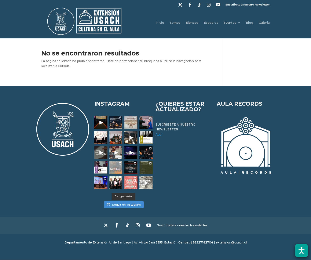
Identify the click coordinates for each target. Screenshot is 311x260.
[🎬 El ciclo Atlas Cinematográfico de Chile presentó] (100, 182)
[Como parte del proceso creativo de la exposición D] (145, 182)
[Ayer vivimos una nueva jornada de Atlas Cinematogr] (100, 122)
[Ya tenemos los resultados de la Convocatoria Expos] (145, 167)
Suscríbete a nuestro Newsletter (247, 4)
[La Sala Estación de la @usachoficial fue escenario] (100, 137)
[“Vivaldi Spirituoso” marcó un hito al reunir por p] (130, 152)
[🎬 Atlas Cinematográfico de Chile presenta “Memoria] (145, 137)
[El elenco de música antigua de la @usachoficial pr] (130, 122)
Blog (249, 23)
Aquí (159, 134)
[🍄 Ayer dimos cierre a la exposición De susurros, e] (115, 182)
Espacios (211, 23)
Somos (175, 23)
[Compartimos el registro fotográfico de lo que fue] (145, 122)
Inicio (160, 23)
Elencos (192, 23)
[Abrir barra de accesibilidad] (301, 250)
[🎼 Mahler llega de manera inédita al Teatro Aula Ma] (115, 152)
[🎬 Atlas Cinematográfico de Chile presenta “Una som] (100, 167)
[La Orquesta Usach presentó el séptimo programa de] (130, 137)
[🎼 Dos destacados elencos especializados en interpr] (130, 182)
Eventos (230, 23)
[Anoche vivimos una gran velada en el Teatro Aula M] (145, 152)
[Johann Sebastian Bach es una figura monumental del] (115, 122)
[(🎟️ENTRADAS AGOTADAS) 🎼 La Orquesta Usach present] (115, 167)
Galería (264, 23)
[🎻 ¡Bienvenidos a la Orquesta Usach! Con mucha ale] (115, 137)
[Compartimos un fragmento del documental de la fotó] (100, 152)
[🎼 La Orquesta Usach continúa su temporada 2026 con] (130, 167)
